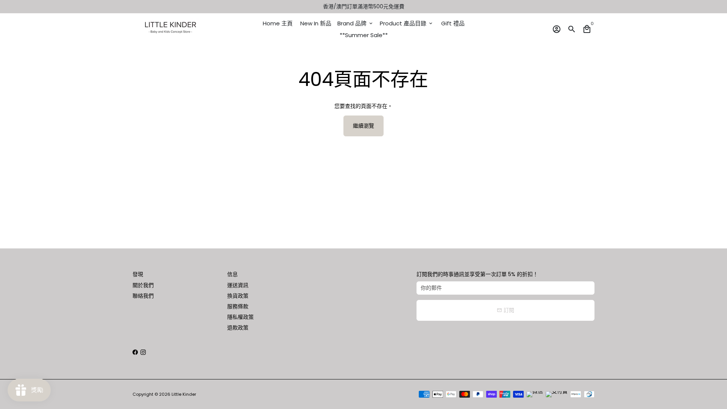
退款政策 (237, 327)
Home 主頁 (278, 23)
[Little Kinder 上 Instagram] (143, 352)
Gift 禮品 (453, 23)
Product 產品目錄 (407, 23)
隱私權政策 (240, 317)
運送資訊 (237, 285)
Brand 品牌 (355, 23)
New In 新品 (315, 23)
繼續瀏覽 (363, 126)
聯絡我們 (143, 296)
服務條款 (237, 306)
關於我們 (143, 285)
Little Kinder (184, 394)
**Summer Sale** (364, 35)
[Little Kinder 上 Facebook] (135, 352)
